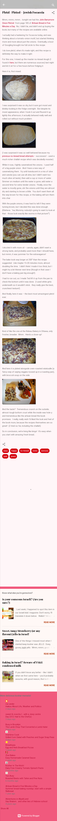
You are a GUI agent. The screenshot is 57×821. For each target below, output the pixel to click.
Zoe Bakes (10, 755)
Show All (5, 808)
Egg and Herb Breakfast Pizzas (20, 747)
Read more (49, 622)
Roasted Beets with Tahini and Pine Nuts (24, 778)
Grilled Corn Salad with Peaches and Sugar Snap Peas (30, 737)
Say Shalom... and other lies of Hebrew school (26, 801)
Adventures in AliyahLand (17, 799)
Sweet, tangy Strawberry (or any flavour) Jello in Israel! (21, 632)
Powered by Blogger (30, 815)
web (5, 456)
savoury (44, 451)
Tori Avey (10, 776)
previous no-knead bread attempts (18, 156)
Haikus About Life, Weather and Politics (23, 706)
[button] (53, 13)
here (12, 62)
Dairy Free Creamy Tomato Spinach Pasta (24, 768)
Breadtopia (10, 745)
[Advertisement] (28, 553)
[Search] (53, 5)
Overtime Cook (12, 735)
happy (14, 451)
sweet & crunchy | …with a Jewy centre (23, 714)
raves (35, 451)
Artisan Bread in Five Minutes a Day (21, 786)
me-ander (10, 704)
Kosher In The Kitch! (15, 765)
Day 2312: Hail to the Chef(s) (19, 716)
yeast (13, 456)
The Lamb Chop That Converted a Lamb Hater (27, 727)
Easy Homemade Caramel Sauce (20, 758)
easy (5, 451)
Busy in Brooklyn (13, 724)
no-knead (24, 451)
